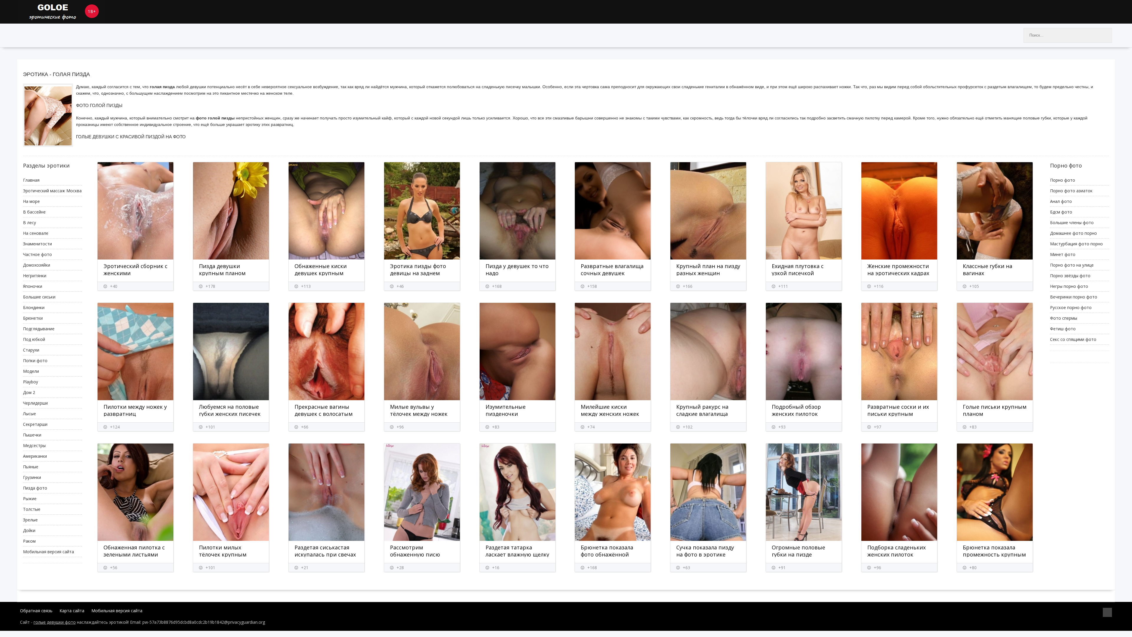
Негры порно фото (1069, 286)
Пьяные (30, 466)
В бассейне (34, 212)
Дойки (29, 530)
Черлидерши (35, 403)
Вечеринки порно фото (1073, 297)
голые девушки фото (55, 622)
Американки (35, 456)
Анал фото (1061, 201)
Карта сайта (72, 610)
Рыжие (30, 498)
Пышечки (32, 435)
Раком (29, 541)
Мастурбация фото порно (1076, 244)
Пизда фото (35, 488)
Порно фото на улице (1072, 265)
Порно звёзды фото (1070, 275)
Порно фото (1062, 180)
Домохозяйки (36, 265)
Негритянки (34, 275)
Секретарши (35, 424)
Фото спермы (1063, 318)
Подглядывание (39, 328)
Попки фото (35, 360)
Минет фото (1062, 254)
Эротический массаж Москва (52, 190)
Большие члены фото (1072, 222)
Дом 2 (29, 392)
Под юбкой (34, 339)
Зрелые (30, 520)
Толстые (31, 509)
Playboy (30, 382)
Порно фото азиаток (1071, 190)
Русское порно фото (1071, 307)
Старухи (31, 350)
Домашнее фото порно (1073, 233)
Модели (31, 371)
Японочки (32, 286)
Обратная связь (36, 610)
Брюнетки (33, 318)
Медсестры (34, 445)
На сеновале (35, 233)
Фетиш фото (1063, 328)
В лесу (29, 222)
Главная (31, 180)
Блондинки (34, 307)
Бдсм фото (1061, 212)
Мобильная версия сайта (48, 551)
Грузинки (32, 477)
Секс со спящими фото (1073, 339)
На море (31, 201)
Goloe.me (61, 12)
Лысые (29, 413)
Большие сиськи (39, 297)
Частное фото (37, 254)
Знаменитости (37, 244)
